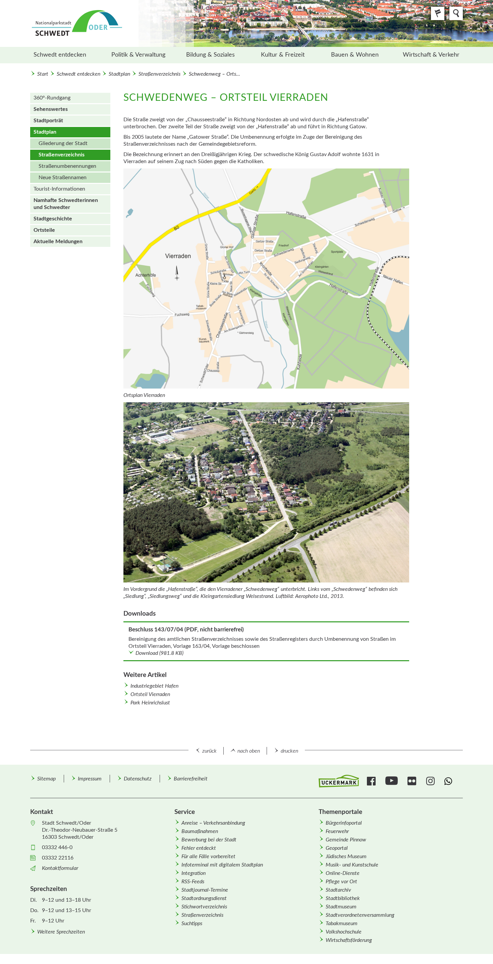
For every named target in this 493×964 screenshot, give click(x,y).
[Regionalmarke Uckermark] (339, 781)
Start (42, 74)
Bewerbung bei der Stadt (208, 839)
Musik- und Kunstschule (352, 865)
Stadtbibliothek (343, 898)
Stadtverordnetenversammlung (360, 915)
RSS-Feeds (192, 881)
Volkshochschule (344, 932)
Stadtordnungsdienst (204, 898)
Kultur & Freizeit (283, 55)
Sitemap (46, 778)
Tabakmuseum (342, 923)
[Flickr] (412, 781)
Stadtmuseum (341, 906)
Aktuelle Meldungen (58, 241)
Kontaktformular (60, 868)
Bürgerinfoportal (344, 823)
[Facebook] (372, 781)
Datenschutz (138, 778)
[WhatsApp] (449, 781)
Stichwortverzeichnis (204, 906)
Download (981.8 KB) (159, 653)
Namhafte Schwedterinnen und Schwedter (66, 204)
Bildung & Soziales (210, 55)
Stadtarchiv (338, 890)
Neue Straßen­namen (63, 177)
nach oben (248, 751)
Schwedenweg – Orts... (214, 74)
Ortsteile (44, 230)
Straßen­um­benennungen (67, 166)
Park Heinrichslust (150, 702)
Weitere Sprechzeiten (61, 932)
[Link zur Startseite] (112, 23)
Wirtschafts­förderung (349, 940)
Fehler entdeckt (198, 848)
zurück (209, 751)
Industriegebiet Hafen (154, 686)
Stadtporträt (48, 120)
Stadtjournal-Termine (204, 890)
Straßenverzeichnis (159, 74)
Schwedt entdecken (60, 55)
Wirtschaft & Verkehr (431, 55)
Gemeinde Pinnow (346, 839)
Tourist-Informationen (59, 189)
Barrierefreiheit (191, 778)
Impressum (90, 778)
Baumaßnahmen (199, 831)
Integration (193, 873)
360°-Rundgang (52, 97)
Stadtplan (119, 74)
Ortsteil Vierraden (150, 694)
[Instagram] (431, 781)
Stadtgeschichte (53, 218)
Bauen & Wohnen (355, 55)
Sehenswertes (51, 109)
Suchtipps (191, 923)
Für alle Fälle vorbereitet (208, 856)
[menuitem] (66, 55)
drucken (289, 751)
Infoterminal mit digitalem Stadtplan (222, 865)
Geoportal (337, 848)
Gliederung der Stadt (63, 143)
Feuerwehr (337, 831)
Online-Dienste (343, 873)
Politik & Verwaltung (138, 55)
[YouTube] (392, 781)
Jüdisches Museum (346, 856)
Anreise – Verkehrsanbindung (213, 823)
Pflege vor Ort (341, 881)
